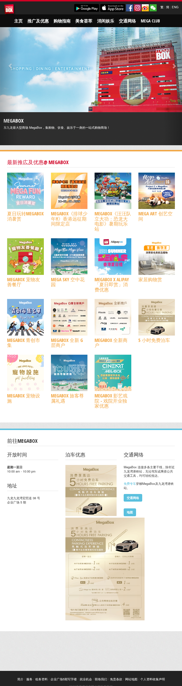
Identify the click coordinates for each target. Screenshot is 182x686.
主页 (18, 21)
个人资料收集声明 (152, 679)
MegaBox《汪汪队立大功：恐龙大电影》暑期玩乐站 (113, 221)
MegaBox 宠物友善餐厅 (23, 282)
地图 (130, 512)
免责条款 (116, 679)
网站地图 (131, 679)
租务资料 (41, 679)
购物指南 (62, 21)
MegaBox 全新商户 (111, 342)
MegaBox (10, 10)
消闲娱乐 (105, 21)
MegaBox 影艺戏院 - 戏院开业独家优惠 (111, 400)
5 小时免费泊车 (154, 340)
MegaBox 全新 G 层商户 (67, 342)
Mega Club (150, 21)
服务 (29, 679)
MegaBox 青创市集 (23, 342)
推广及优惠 (38, 21)
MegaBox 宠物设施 (23, 398)
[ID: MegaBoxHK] (153, 7)
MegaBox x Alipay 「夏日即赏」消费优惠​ (112, 284)
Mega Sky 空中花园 (68, 282)
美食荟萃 (83, 21)
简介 (20, 679)
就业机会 (86, 679)
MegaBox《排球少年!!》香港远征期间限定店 (69, 218)
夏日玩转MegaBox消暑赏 (25, 216)
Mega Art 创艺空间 (155, 216)
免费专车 (130, 483)
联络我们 (101, 679)
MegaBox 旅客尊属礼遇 (67, 398)
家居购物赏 (150, 279)
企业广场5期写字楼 (63, 679)
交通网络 (127, 21)
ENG (175, 7)
